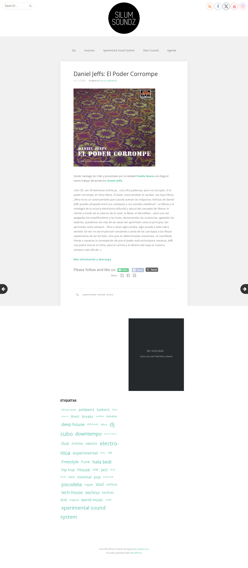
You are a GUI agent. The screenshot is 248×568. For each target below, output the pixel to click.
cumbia (100, 416)
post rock (108, 476)
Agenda (171, 50)
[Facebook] (128, 275)
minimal (101, 294)
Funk (85, 461)
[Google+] (134, 275)
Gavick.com (143, 549)
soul (100, 484)
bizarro (64, 416)
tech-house (72, 492)
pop (97, 476)
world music (92, 499)
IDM (95, 470)
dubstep (77, 443)
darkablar (111, 416)
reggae (88, 484)
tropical (74, 500)
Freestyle (70, 462)
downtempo (88, 433)
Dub (65, 443)
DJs (74, 50)
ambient (86, 409)
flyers (102, 453)
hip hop (68, 469)
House (83, 470)
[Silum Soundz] (124, 18)
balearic (103, 409)
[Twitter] (122, 275)
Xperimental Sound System (119, 50)
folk (110, 452)
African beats (68, 409)
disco (104, 424)
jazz (104, 469)
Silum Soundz (151, 50)
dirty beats (92, 424)
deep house (73, 424)
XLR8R (108, 499)
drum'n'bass (110, 433)
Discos (102, 80)
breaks (87, 416)
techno (109, 294)
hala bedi (101, 462)
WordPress (136, 552)
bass (114, 409)
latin (71, 477)
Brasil (75, 416)
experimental (89, 294)
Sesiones (89, 50)
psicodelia (71, 484)
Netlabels (112, 80)
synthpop (111, 484)
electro (91, 443)
